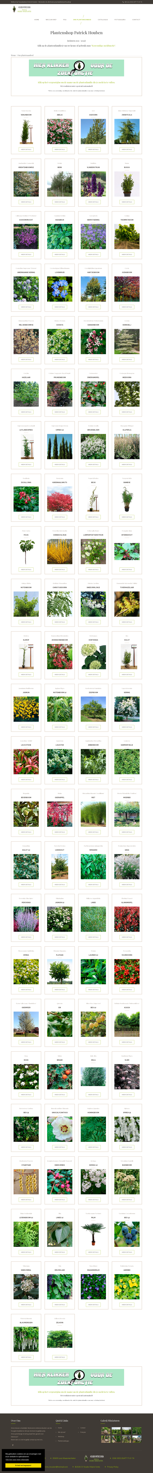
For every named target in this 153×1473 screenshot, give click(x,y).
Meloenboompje (26, 325)
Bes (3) (26, 1112)
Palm (93, 1218)
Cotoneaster (93, 373)
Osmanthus (26, 846)
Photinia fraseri (127, 898)
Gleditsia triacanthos (60, 583)
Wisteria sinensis (26, 1318)
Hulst (127, 640)
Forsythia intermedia (60, 531)
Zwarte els (127, 115)
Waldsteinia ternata (127, 1266)
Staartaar (26, 1165)
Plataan (59, 955)
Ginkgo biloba (26, 583)
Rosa (26, 1056)
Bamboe (127, 482)
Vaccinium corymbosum (127, 1213)
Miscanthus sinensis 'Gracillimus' (93, 793)
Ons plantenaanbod (82, 19)
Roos (26, 1060)
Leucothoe (26, 745)
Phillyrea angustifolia (93, 898)
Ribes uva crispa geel (93, 1003)
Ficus (26, 535)
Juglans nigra (59, 688)
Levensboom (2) (26, 1218)
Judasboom (127, 272)
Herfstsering (93, 220)
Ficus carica (26, 531)
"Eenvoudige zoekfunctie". (103, 45)
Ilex (127, 636)
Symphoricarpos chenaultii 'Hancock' (59, 1161)
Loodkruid (60, 272)
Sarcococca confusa (26, 1108)
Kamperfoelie (127, 745)
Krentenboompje (26, 167)
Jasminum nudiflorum (26, 688)
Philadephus (60, 898)
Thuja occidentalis (26, 1213)
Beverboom (26, 797)
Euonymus (59, 478)
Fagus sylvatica (93, 478)
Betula (60, 163)
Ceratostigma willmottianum (59, 268)
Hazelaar (26, 377)
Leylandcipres (26, 430)
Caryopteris (93, 216)
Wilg (93, 1060)
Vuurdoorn (127, 955)
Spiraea (126, 1108)
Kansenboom (93, 325)
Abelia (59, 115)
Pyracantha (127, 951)
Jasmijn (26, 692)
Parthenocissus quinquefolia (93, 846)
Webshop (61, 1437)
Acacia (127, 1007)
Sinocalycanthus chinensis (59, 1108)
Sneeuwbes (60, 1165)
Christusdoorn (60, 587)
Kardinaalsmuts (59, 482)
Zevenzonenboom (60, 640)
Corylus (26, 373)
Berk (60, 167)
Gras (127, 850)
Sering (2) (93, 1165)
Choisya (59, 325)
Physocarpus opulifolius (26, 951)
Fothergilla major (93, 531)
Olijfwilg (127, 430)
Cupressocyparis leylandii (26, 426)
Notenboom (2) (59, 692)
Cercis (127, 268)
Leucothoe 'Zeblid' (26, 741)
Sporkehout (127, 535)
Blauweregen (26, 1323)
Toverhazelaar (127, 587)
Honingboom (93, 1112)
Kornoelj (127, 325)
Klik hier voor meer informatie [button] (17, 1460)
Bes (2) (93, 1007)
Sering (127, 692)
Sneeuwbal (26, 1270)
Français (83, 1432)
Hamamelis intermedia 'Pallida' (127, 583)
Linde (93, 902)
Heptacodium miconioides (59, 636)
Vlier (127, 1060)
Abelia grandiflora (60, 111)
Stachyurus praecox (26, 1161)
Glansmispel (127, 902)
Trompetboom (127, 220)
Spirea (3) (127, 1112)
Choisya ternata (59, 321)
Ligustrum (59, 741)
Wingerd (93, 850)
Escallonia (26, 478)
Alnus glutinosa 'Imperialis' (127, 111)
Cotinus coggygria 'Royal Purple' (60, 373)
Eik (59, 1007)
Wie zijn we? (51, 19)
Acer (93, 111)
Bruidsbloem (93, 430)
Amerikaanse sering (26, 272)
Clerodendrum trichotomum (93, 321)
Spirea (26, 955)
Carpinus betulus (59, 216)
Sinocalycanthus (60, 1112)
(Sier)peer (26, 1007)
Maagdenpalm (93, 1270)
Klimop (26, 640)
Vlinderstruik (93, 167)
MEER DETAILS (26, 149)
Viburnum (26, 1266)
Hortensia (93, 640)
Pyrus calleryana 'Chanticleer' (26, 1003)
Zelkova (59, 1323)
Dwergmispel (93, 377)
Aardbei (127, 1270)
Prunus (93, 951)
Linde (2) (59, 1218)
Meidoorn (127, 377)
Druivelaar (60, 1270)
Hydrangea (93, 636)
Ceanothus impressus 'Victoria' (26, 268)
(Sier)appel (60, 797)
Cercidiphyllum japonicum (93, 268)
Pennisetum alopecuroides (127, 846)
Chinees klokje (59, 535)
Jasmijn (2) (59, 902)
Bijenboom (127, 1165)
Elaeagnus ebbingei (127, 426)
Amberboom (93, 745)
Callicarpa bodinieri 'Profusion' (26, 216)
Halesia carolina (93, 583)
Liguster (60, 745)
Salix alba (93, 1056)
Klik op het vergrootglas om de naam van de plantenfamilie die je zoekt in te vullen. (76, 82)
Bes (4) (127, 1218)
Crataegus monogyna (127, 373)
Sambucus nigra (127, 1056)
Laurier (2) (93, 955)
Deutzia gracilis (93, 426)
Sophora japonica (93, 1108)
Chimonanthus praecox (26, 321)
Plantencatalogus (63, 1441)
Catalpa (126, 216)
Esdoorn (93, 115)
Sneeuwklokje (93, 587)
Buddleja (93, 163)
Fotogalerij (120, 19)
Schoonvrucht (26, 220)
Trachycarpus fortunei (93, 1213)
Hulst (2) (26, 850)
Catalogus (103, 19)
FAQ (64, 19)
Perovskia (26, 902)
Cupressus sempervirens (59, 426)
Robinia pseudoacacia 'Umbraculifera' (126, 1003)
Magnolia (26, 793)
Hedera (26, 636)
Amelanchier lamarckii (26, 163)
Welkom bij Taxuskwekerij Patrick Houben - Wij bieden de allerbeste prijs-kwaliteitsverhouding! (41, 2)
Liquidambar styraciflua (93, 741)
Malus (60, 793)
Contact (136, 19)
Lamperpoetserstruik (93, 535)
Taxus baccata (26, 111)
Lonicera (127, 741)
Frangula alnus (127, 531)
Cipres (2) (60, 430)
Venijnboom (26, 115)
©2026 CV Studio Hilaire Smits (87, 1467)
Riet (93, 797)
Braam (59, 1060)
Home (36, 19)
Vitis (59, 1266)
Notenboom (26, 587)
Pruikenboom (60, 377)
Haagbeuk (59, 220)
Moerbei (127, 797)
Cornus (126, 321)
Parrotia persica (59, 846)
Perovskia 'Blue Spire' (26, 898)
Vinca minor (93, 1266)
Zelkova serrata (59, 1318)
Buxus (127, 163)
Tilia (59, 1213)
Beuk (93, 482)
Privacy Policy (112, 1467)
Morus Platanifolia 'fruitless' (127, 793)
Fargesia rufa (127, 478)
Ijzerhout (59, 850)
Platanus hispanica (60, 951)
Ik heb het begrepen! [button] (23, 1465)
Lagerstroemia (127, 688)
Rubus (60, 1056)
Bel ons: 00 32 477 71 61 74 (133, 2)
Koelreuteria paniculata (93, 688)
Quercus (59, 1003)
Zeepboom (93, 692)
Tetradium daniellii (127, 1161)
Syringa (93, 1161)
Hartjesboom (93, 272)
